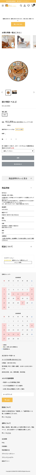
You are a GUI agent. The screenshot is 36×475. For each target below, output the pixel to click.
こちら (9, 417)
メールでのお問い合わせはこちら (11, 359)
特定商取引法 (6, 450)
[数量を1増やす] (16, 139)
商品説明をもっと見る (18, 178)
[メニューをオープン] (3, 5)
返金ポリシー (6, 461)
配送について (7, 246)
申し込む (7, 400)
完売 (18, 158)
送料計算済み (20, 122)
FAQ (3, 442)
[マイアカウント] (25, 6)
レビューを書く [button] (18, 262)
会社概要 (4, 439)
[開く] (21, 6)
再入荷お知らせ (18, 164)
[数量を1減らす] (6, 139)
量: (2, 139)
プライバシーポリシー (8, 454)
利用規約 (4, 446)
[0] (32, 5)
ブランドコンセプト (7, 457)
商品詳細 (5, 187)
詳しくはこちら (18, 24)
